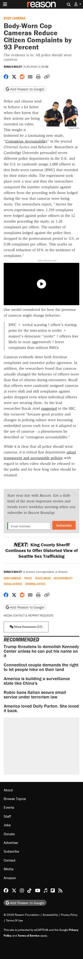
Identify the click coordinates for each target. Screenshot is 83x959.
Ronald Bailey (13, 67)
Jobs (7, 825)
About (8, 790)
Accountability (63, 578)
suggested (49, 408)
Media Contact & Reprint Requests (28, 615)
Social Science (13, 583)
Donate (9, 834)
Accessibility (50, 915)
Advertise (11, 842)
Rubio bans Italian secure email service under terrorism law (35, 694)
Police (28, 578)
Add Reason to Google (26, 89)
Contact (9, 860)
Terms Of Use (14, 920)
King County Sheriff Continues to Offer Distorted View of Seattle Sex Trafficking (41, 550)
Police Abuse (43, 578)
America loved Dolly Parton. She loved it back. (41, 708)
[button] (77, 4)
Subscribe (64, 525)
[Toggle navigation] (5, 4)
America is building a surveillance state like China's (37, 681)
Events (9, 807)
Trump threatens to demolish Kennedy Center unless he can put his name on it (41, 651)
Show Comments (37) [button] (27, 627)
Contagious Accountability (26, 141)
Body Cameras (15, 18)
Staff (7, 816)
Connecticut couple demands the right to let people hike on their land (41, 667)
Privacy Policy (69, 915)
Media (8, 869)
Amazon (10, 877)
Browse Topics (15, 798)
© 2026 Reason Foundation (22, 915)
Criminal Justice (35, 583)
